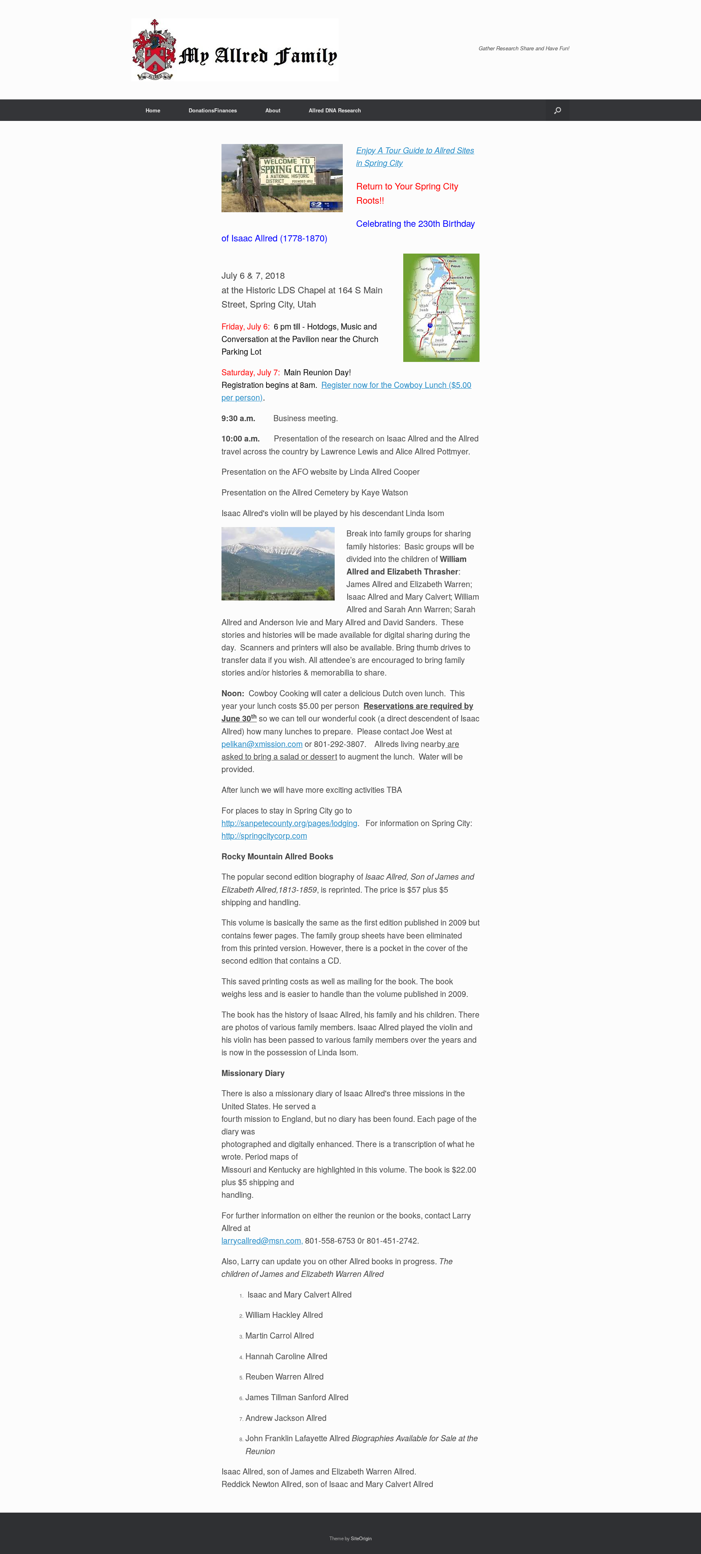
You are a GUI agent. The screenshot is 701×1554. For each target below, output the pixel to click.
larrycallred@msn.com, (262, 1240)
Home (153, 110)
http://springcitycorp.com (264, 835)
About (272, 110)
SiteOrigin (361, 1538)
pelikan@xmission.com (262, 743)
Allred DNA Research (335, 110)
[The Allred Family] (235, 49)
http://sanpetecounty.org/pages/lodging (289, 823)
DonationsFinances (213, 110)
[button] (558, 110)
